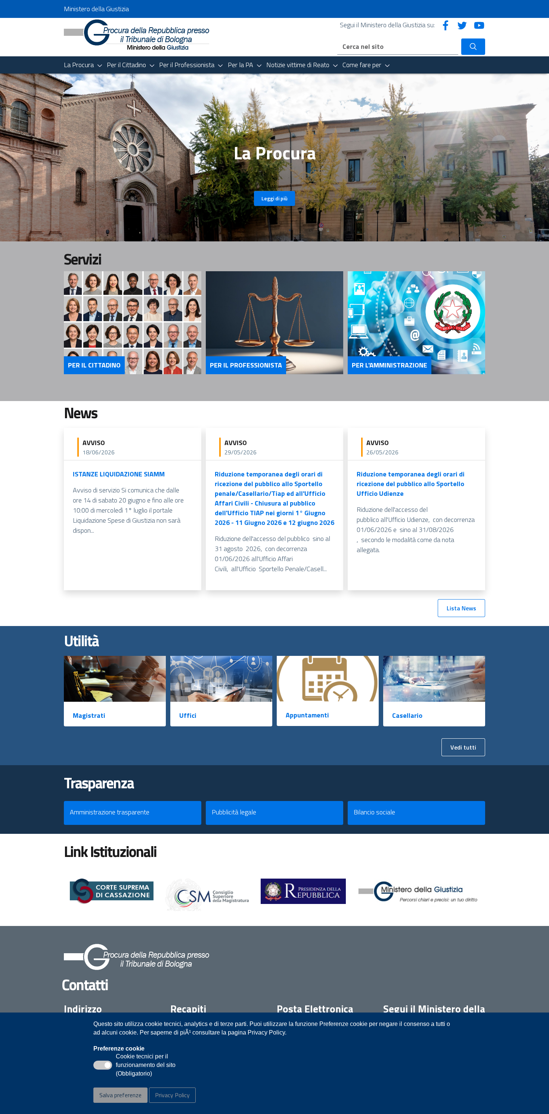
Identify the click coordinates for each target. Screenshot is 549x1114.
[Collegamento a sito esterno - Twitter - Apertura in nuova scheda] (462, 25)
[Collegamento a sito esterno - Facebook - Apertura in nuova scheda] (446, 25)
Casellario (407, 715)
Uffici (187, 715)
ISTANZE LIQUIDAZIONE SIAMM (119, 474)
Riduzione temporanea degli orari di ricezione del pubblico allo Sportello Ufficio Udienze (411, 483)
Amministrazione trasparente (109, 812)
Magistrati (89, 715)
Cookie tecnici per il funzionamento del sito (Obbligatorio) (146, 1065)
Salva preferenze (120, 1094)
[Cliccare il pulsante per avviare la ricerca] (473, 46)
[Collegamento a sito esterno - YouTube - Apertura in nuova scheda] (479, 25)
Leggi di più (274, 198)
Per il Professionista (246, 365)
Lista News (461, 608)
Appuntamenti (307, 715)
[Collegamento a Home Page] (136, 34)
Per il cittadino (94, 365)
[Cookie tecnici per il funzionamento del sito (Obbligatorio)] (102, 1065)
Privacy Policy (172, 1094)
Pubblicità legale (234, 812)
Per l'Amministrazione (389, 365)
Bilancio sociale (374, 812)
